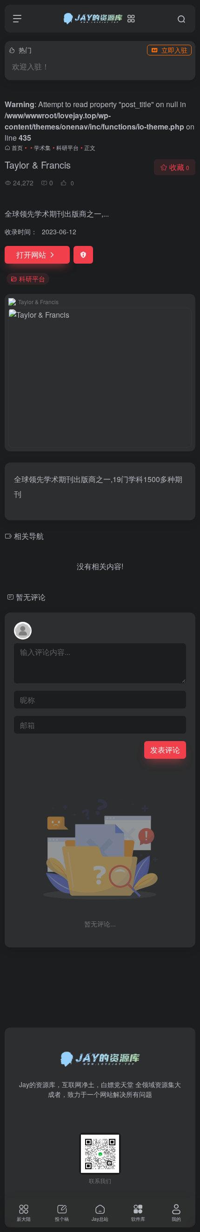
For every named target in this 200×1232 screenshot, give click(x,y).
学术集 (42, 147)
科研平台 (67, 147)
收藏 (179, 167)
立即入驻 (174, 49)
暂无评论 (31, 597)
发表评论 (165, 749)
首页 (17, 147)
